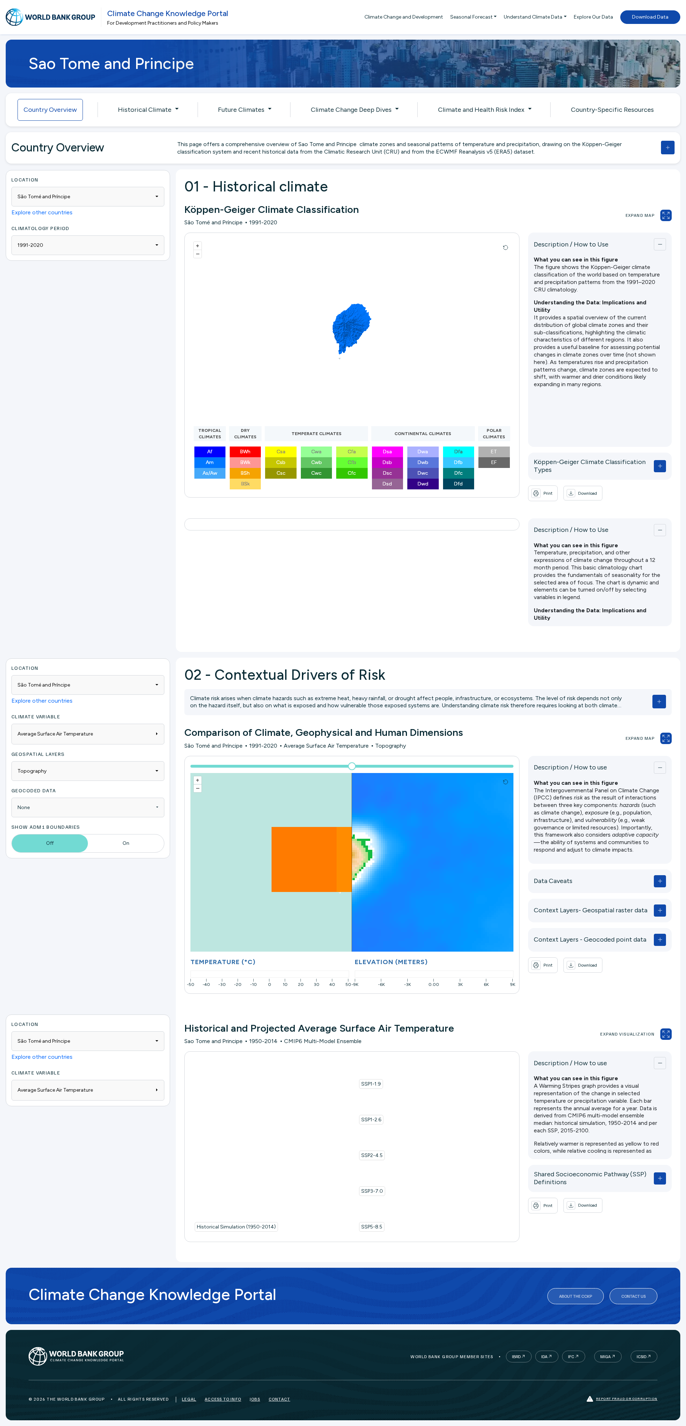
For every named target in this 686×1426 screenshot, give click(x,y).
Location (25, 179)
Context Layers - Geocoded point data (590, 939)
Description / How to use (570, 767)
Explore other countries (42, 212)
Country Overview (50, 110)
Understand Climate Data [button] (533, 17)
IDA (544, 1356)
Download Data (650, 17)
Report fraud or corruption (626, 1398)
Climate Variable (35, 716)
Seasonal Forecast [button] (471, 17)
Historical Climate (145, 110)
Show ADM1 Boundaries (45, 827)
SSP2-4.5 (372, 1155)
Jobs (255, 1399)
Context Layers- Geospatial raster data (590, 910)
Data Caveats (553, 881)
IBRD (516, 1356)
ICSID (641, 1356)
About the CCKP (575, 1296)
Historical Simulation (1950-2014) (236, 1227)
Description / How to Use (571, 244)
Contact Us (633, 1296)
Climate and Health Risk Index (481, 110)
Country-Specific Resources (612, 110)
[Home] (50, 17)
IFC (571, 1356)
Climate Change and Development (403, 17)
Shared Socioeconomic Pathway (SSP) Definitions (590, 1178)
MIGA (605, 1356)
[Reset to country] (505, 247)
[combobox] (87, 196)
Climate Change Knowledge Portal (167, 13)
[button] (582, 493)
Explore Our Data (593, 17)
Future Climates (241, 110)
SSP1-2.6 (371, 1120)
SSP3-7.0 (372, 1191)
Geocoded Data (33, 790)
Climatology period (40, 228)
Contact (279, 1399)
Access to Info (223, 1399)
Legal (189, 1399)
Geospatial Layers (38, 754)
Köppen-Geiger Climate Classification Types (590, 466)
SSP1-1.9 (371, 1084)
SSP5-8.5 (371, 1227)
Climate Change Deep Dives (351, 110)
